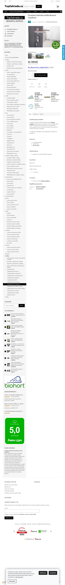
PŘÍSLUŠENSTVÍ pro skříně (13, 111)
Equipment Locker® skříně (13, 106)
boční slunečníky (11, 215)
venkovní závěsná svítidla (13, 234)
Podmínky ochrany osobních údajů (13, 493)
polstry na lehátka (11, 207)
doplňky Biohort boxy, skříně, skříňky (16, 288)
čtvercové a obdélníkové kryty (14, 179)
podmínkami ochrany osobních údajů (27, 514)
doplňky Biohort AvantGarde (14, 273)
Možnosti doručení (32, 71)
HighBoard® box (10, 141)
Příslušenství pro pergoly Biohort (15, 68)
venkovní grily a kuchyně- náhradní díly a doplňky (16, 258)
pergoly (7, 60)
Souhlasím (53, 573)
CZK (52, 1)
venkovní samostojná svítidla (14, 232)
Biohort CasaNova (41, 187)
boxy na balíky (10, 126)
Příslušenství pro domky (12, 94)
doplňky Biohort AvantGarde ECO (15, 275)
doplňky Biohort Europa (12, 271)
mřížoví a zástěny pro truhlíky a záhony (16, 164)
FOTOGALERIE (23, 524)
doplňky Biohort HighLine (13, 278)
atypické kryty (10, 185)
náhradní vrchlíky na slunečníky (14, 226)
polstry (7, 198)
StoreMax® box (10, 143)
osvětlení (7, 230)
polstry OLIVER (10, 202)
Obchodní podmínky (9, 491)
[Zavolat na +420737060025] (7, 1)
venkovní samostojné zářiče (13, 247)
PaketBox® (9, 130)
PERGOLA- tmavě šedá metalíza (14, 62)
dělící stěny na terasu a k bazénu (14, 168)
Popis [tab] (30, 114)
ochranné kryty (8, 177)
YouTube (17, 524)
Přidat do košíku (42, 75)
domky (7, 70)
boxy (6, 113)
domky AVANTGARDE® (12, 79)
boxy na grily (10, 124)
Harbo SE (34, 524)
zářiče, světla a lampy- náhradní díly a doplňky (15, 266)
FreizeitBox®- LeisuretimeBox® (14, 132)
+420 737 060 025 (11, 31)
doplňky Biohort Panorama (13, 282)
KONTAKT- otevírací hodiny (30, 1)
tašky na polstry (11, 194)
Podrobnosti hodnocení (51, 22)
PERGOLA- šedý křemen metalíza (14, 64)
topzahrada (9, 36)
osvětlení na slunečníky (12, 241)
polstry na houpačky (11, 209)
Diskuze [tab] (41, 114)
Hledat (39, 6)
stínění (6, 211)
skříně (6, 96)
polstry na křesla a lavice (13, 205)
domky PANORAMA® (11, 77)
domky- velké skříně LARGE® (13, 72)
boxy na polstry (10, 117)
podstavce (9, 220)
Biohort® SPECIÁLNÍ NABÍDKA (12, 57)
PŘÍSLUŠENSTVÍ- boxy (12, 153)
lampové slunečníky (11, 217)
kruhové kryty (10, 181)
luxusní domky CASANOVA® (13, 89)
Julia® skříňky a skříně (12, 102)
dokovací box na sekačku (13, 151)
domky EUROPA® (11, 74)
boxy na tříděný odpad (12, 121)
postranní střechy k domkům (13, 92)
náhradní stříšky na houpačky (14, 228)
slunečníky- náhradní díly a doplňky (15, 263)
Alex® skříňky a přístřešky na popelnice (16, 104)
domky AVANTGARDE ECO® (13, 81)
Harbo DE (29, 524)
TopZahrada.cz (10, 33)
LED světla (9, 243)
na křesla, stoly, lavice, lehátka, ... (15, 188)
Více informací (19, 577)
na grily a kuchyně (11, 192)
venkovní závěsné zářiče (13, 249)
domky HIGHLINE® (11, 83)
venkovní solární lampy (12, 239)
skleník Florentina (11, 170)
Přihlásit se (9, 518)
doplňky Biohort (10, 269)
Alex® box (9, 145)
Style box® (9, 134)
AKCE (6, 55)
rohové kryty (10, 183)
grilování (7, 254)
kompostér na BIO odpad (13, 173)
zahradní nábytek (9, 196)
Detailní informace (32, 79)
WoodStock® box (11, 149)
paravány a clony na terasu (13, 222)
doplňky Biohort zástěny (13, 290)
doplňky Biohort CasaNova (13, 284)
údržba (7, 297)
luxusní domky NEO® (11, 87)
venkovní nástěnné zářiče (13, 252)
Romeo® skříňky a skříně (12, 100)
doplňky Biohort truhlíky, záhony (15, 286)
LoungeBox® (10, 138)
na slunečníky (10, 190)
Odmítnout (43, 573)
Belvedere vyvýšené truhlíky (13, 160)
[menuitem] (6, 11)
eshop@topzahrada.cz (12, 29)
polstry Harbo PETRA (12, 200)
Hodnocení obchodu (9, 489)
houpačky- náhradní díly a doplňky (15, 261)
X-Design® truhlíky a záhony (13, 158)
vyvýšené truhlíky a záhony (11, 156)
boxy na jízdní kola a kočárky (13, 119)
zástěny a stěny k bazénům (13, 224)
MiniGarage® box (11, 147)
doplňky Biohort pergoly (13, 293)
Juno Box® (9, 136)
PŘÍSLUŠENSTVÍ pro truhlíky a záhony (15, 175)
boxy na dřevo (10, 128)
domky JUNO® (10, 85)
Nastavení (12, 581)
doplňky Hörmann (11, 295)
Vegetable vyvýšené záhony (13, 162)
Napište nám (7, 487)
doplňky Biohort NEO (12, 280)
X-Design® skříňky (11, 98)
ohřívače (7, 245)
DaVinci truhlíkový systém (13, 166)
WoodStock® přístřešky (12, 109)
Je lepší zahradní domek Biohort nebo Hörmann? (14, 451)
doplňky (7, 256)
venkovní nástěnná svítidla (13, 237)
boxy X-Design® (10, 115)
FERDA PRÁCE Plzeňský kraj (43, 524)
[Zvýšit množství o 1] (33, 74)
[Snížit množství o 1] (33, 76)
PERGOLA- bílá (10, 66)
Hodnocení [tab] (35, 114)
